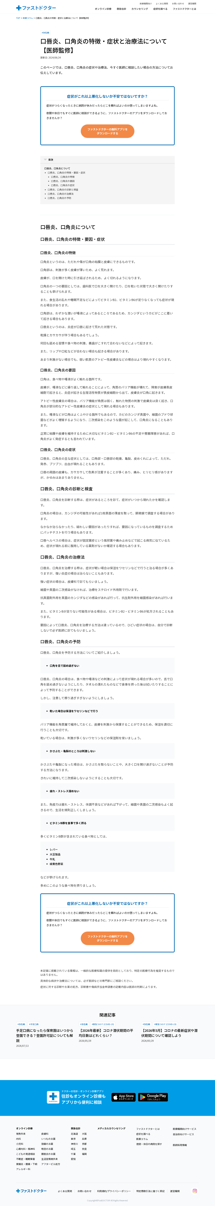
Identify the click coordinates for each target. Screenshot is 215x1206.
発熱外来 (21, 1133)
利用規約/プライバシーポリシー (114, 1191)
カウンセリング (140, 8)
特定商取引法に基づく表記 (150, 1191)
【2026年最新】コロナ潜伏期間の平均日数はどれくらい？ (106, 1033)
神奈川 (74, 1143)
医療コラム (28, 17)
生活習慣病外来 (49, 1159)
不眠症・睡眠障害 (25, 1159)
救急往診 (121, 8)
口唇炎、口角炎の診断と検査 (63, 189)
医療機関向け (146, 3)
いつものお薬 (48, 1138)
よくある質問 (162, 3)
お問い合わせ (178, 3)
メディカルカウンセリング (111, 1128)
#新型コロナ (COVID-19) (103, 1024)
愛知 (73, 1159)
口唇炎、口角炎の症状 (63, 185)
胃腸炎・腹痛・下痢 (26, 1164)
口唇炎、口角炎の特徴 (63, 176)
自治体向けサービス (183, 1134)
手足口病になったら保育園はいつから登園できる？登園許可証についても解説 (44, 1035)
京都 (84, 1143)
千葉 (73, 1154)
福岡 (84, 1154)
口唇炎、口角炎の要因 (63, 181)
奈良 (84, 1149)
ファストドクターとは (184, 8)
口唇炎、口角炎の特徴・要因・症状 (66, 172)
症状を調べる (160, 8)
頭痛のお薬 (47, 1143)
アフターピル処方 (50, 1164)
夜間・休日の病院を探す (149, 1144)
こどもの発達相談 (25, 1154)
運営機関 (192, 3)
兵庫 (84, 1138)
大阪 (84, 1133)
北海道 (74, 1133)
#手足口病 (33, 1024)
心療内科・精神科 (25, 1149)
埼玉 (73, 1149)
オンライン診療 (103, 8)
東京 (73, 1138)
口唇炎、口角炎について (57, 168)
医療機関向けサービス (184, 1128)
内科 (18, 1138)
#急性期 (45, 32)
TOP (18, 17)
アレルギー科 (23, 1169)
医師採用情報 (180, 1145)
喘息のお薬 (47, 1149)
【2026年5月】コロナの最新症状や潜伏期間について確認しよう (169, 1033)
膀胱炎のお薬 (48, 1154)
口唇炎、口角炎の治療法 (61, 193)
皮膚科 (44, 1133)
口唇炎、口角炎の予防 (59, 198)
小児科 (19, 1143)
